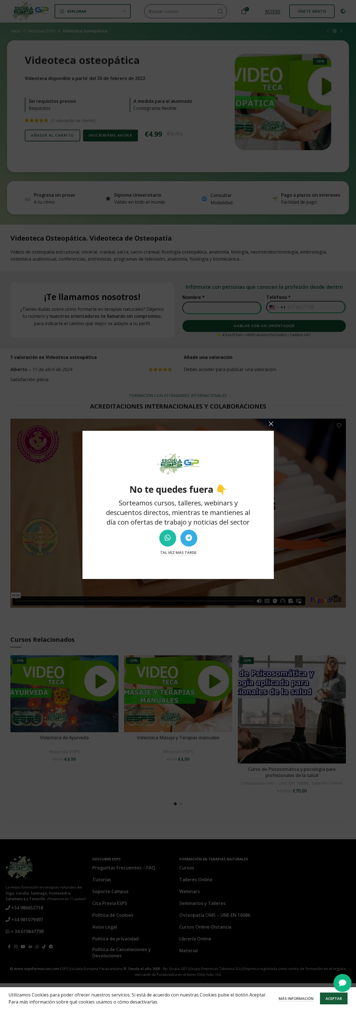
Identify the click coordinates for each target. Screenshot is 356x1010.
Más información (296, 998)
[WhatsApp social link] (167, 538)
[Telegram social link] (188, 538)
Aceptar (334, 998)
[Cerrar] (271, 424)
